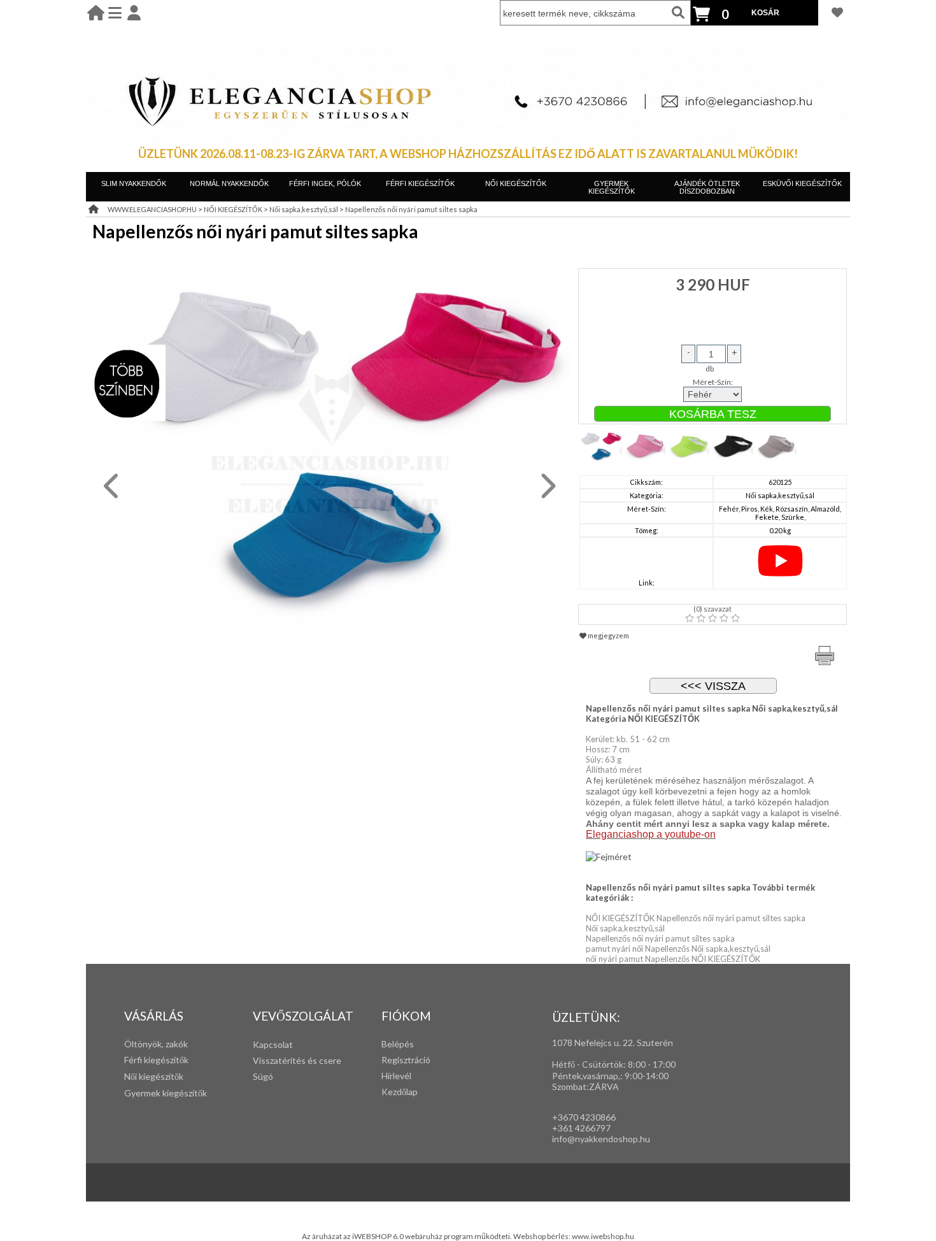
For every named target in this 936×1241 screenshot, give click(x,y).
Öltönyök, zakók (156, 1043)
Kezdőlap (399, 1091)
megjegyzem (607, 635)
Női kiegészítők (153, 1076)
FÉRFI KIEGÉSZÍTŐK (420, 183)
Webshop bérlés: (542, 1236)
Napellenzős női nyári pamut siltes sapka (411, 209)
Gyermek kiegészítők (165, 1092)
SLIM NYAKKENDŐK (133, 183)
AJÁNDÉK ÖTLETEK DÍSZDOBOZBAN (707, 187)
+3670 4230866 (584, 1117)
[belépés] (134, 12)
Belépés (397, 1043)
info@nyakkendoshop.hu (601, 1138)
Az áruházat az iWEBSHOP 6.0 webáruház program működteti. (407, 1236)
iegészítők (168, 1059)
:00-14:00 (649, 1075)
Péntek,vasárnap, (586, 1075)
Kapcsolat (273, 1044)
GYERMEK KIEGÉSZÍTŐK (611, 187)
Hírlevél (396, 1075)
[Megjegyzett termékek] (837, 12)
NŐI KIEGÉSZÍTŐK (515, 183)
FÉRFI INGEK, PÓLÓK (325, 183)
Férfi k (136, 1059)
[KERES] (678, 12)
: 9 (625, 1075)
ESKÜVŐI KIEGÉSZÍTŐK (802, 183)
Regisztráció (405, 1059)
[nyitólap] (95, 12)
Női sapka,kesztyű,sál (303, 209)
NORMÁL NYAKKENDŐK (229, 183)
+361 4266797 (581, 1128)
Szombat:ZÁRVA (585, 1086)
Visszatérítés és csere (297, 1060)
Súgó (263, 1076)
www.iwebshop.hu (603, 1236)
